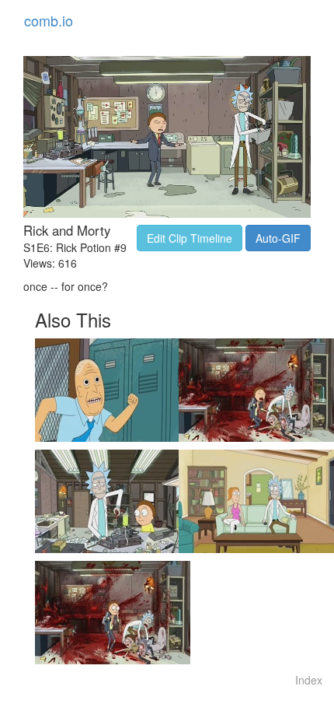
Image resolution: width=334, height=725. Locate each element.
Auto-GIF (278, 238)
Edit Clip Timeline (189, 238)
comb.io (48, 20)
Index (308, 680)
